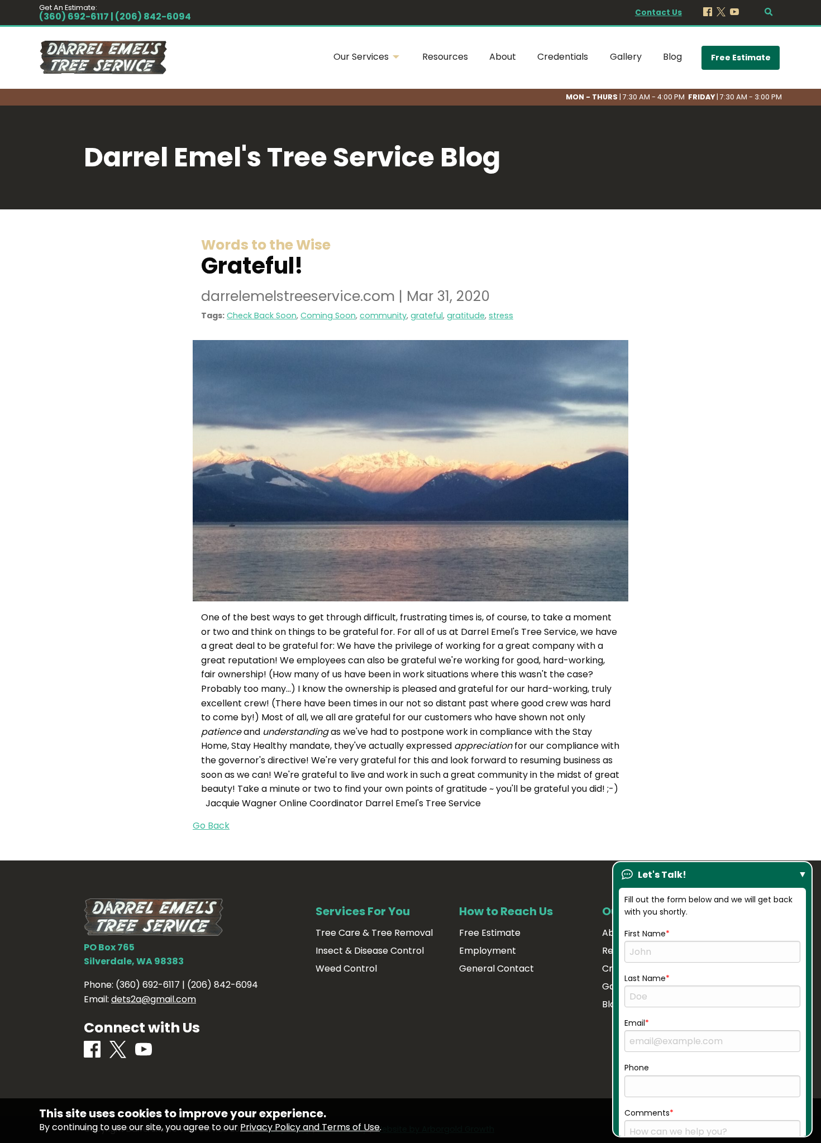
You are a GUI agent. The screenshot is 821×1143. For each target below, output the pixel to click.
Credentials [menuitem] (562, 56)
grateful (426, 315)
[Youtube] (734, 12)
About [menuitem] (502, 56)
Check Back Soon (262, 315)
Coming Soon (328, 315)
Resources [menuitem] (445, 56)
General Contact (496, 968)
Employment (487, 950)
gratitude (466, 315)
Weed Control (346, 968)
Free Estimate (741, 57)
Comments (647, 1112)
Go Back (211, 825)
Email (634, 1023)
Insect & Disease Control (370, 950)
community (383, 315)
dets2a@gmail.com (153, 999)
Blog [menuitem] (672, 56)
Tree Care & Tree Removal (374, 933)
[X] (721, 12)
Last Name (645, 978)
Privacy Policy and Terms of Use (310, 1127)
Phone (636, 1067)
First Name (645, 933)
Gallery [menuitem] (626, 56)
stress (501, 315)
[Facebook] (707, 12)
